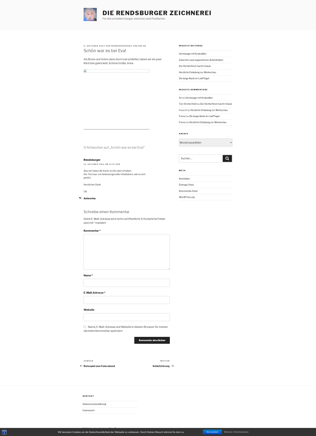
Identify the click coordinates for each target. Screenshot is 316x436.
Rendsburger (92, 159)
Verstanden (212, 432)
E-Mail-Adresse (94, 292)
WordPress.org (187, 197)
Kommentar (92, 230)
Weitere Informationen (236, 432)
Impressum (89, 410)
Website (89, 309)
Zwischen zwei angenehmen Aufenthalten (201, 60)
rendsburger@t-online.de (128, 46)
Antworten (90, 198)
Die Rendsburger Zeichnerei (157, 13)
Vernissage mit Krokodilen (192, 53)
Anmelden (184, 178)
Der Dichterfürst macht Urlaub (195, 66)
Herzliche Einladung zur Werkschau (197, 72)
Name (88, 275)
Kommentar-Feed (188, 191)
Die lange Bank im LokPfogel (194, 78)
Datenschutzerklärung (94, 404)
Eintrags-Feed (186, 184)
